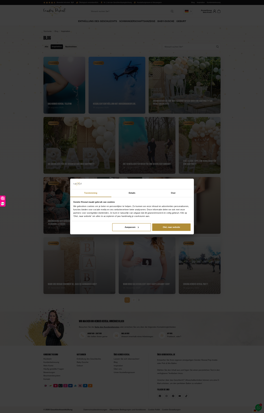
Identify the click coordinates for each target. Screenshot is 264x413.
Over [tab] (173, 193)
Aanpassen (130, 227)
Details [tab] (132, 193)
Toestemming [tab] (90, 193)
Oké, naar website (171, 227)
